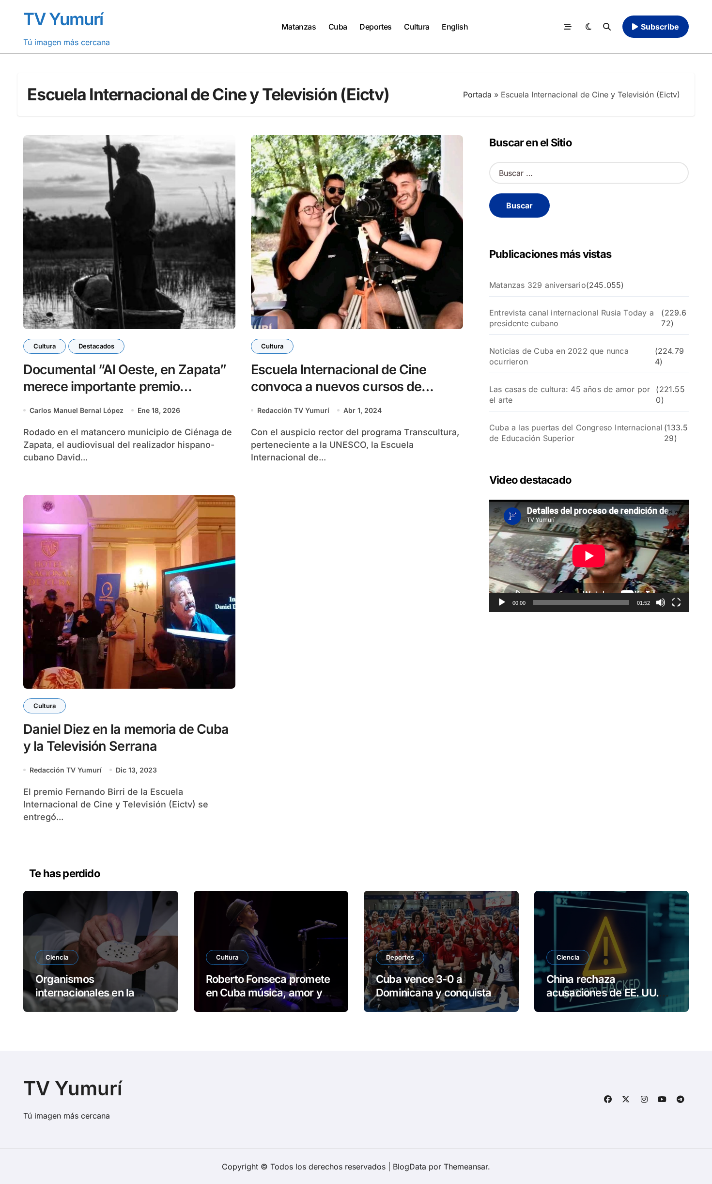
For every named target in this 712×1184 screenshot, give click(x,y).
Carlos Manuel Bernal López (77, 410)
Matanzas (298, 27)
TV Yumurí (63, 19)
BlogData (409, 1166)
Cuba (337, 27)
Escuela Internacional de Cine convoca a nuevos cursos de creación (338, 386)
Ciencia (57, 957)
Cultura (417, 27)
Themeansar (466, 1166)
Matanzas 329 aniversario (537, 285)
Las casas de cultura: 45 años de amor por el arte (569, 394)
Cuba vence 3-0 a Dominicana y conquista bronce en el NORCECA (434, 993)
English (455, 27)
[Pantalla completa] (676, 602)
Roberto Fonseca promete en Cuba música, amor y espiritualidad (268, 993)
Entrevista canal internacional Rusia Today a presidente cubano (571, 318)
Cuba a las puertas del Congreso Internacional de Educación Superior (576, 433)
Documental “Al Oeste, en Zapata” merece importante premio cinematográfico (124, 386)
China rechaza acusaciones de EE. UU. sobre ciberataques (602, 993)
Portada (477, 94)
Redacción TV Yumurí (293, 410)
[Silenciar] (661, 602)
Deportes (375, 27)
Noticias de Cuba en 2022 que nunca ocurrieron (559, 356)
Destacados (96, 346)
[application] (589, 556)
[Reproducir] (502, 602)
